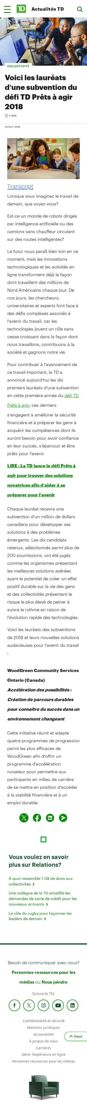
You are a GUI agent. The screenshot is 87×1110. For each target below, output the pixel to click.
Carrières (43, 1048)
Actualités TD (47, 9)
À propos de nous (43, 1041)
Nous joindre (55, 982)
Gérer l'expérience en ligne (43, 1054)
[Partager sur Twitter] (23, 817)
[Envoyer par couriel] (63, 817)
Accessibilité (44, 1034)
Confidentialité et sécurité (44, 1020)
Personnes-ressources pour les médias (43, 1061)
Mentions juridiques (43, 1027)
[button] (7, 9)
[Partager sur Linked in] (50, 817)
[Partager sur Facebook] (37, 817)
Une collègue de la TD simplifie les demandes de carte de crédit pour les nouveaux (43, 898)
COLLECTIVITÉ (18, 66)
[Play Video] (43, 159)
